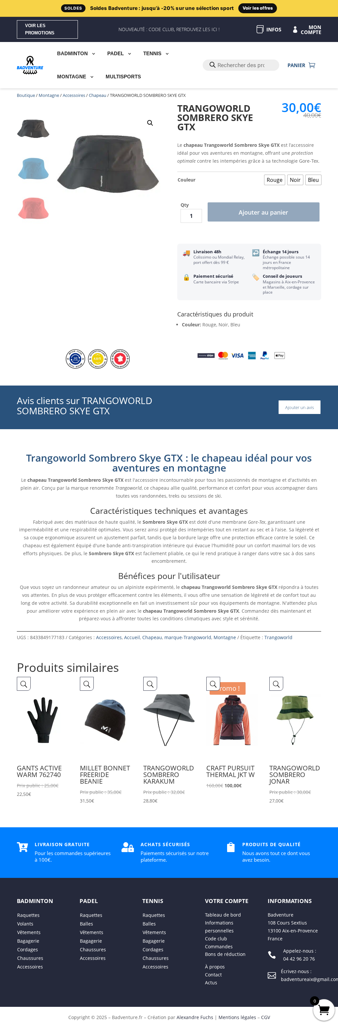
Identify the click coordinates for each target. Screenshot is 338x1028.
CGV (265, 1017)
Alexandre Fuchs (195, 1017)
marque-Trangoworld (187, 637)
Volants (25, 924)
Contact (213, 974)
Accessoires (74, 95)
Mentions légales (237, 1017)
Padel (115, 53)
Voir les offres (258, 8)
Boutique (26, 95)
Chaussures (30, 958)
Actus (211, 982)
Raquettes (28, 915)
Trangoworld (278, 637)
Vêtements (29, 932)
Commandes (219, 946)
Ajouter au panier (263, 212)
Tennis (152, 53)
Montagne (71, 76)
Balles (86, 924)
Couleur (186, 180)
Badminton (72, 53)
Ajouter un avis (299, 407)
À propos (215, 967)
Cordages (27, 949)
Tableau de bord (223, 915)
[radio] (274, 180)
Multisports (123, 76)
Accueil (132, 637)
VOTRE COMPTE (227, 901)
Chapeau (97, 95)
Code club (216, 938)
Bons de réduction (225, 954)
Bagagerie (28, 941)
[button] (150, 123)
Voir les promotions (39, 29)
